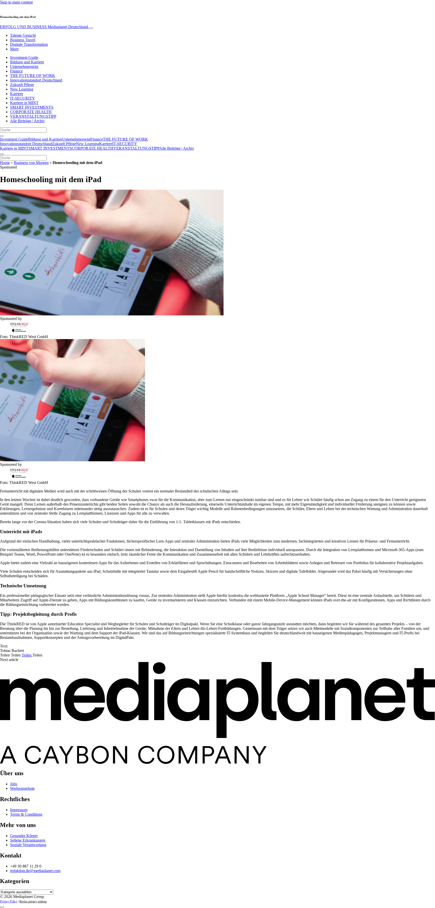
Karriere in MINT (24, 103)
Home (5, 162)
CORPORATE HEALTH (31, 112)
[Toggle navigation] (91, 28)
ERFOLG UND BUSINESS (44, 27)
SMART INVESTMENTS (31, 107)
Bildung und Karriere (27, 62)
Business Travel (22, 40)
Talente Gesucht (23, 35)
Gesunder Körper (24, 836)
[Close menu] (2, 154)
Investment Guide (24, 57)
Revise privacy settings (33, 901)
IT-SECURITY (22, 98)
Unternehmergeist (24, 66)
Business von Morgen (31, 162)
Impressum (18, 810)
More (14, 49)
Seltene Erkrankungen (27, 840)
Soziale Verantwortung (28, 845)
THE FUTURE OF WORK (32, 75)
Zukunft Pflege (22, 84)
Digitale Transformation (29, 44)
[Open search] (2, 136)
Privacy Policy (8, 901)
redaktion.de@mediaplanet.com (35, 871)
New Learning (21, 89)
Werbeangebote (22, 788)
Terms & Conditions (26, 814)
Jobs (13, 784)
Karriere (16, 94)
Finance (16, 71)
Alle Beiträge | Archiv (27, 121)
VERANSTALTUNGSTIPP (33, 116)
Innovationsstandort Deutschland (36, 80)
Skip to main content (16, 2)
